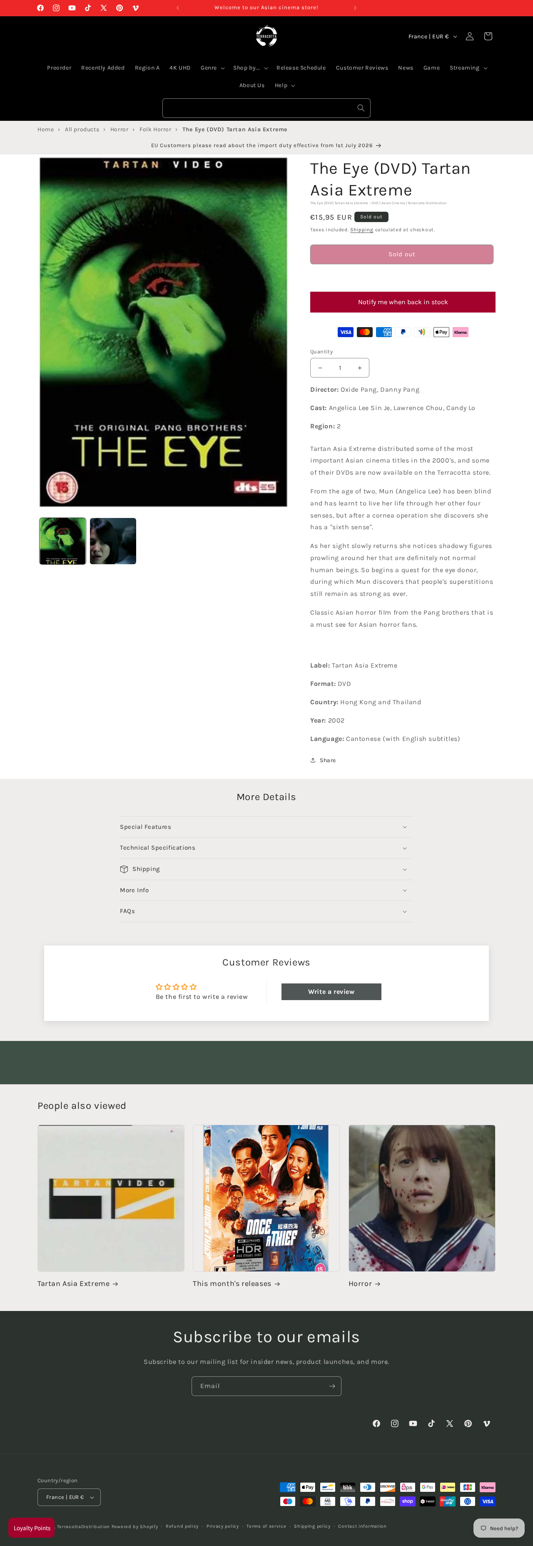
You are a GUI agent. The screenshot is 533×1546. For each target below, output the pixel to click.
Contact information (362, 1526)
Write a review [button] (331, 992)
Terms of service (266, 1526)
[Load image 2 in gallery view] (113, 541)
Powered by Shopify (135, 1526)
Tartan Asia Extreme (73, 1283)
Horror (360, 1283)
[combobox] (266, 108)
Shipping (362, 230)
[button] (401, 278)
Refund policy (182, 1526)
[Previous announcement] (178, 8)
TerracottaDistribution (83, 1526)
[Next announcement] (355, 8)
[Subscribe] (332, 1386)
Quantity (321, 351)
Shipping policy (312, 1526)
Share (328, 760)
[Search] (361, 108)
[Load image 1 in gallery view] (63, 541)
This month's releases (232, 1283)
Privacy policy (223, 1526)
